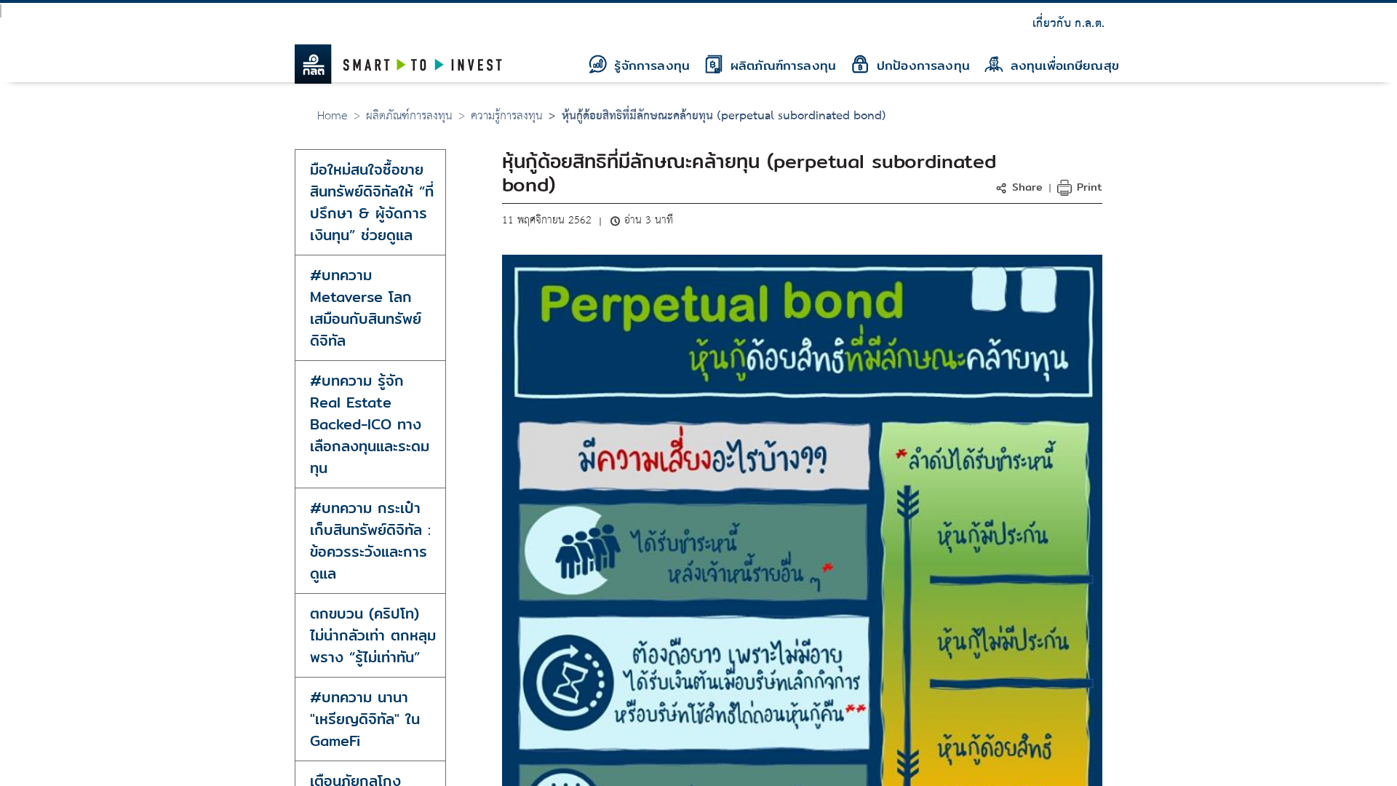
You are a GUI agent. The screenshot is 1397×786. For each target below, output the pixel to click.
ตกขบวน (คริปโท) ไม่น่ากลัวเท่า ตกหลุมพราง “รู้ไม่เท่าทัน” (373, 635)
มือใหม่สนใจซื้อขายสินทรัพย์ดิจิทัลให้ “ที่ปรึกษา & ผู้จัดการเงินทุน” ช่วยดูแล (372, 202)
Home (332, 116)
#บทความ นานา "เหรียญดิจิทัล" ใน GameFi (365, 719)
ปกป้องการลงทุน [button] (921, 65)
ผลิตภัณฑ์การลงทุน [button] (780, 65)
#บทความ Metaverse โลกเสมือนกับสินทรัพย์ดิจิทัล (365, 307)
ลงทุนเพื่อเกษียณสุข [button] (1062, 65)
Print (1087, 186)
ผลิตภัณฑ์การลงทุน (409, 116)
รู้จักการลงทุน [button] (649, 65)
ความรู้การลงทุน (507, 116)
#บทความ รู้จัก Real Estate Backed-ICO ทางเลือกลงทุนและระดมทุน (369, 424)
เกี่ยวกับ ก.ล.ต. (1068, 23)
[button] (1021, 186)
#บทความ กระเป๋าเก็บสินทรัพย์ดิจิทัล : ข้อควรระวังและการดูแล (370, 540)
